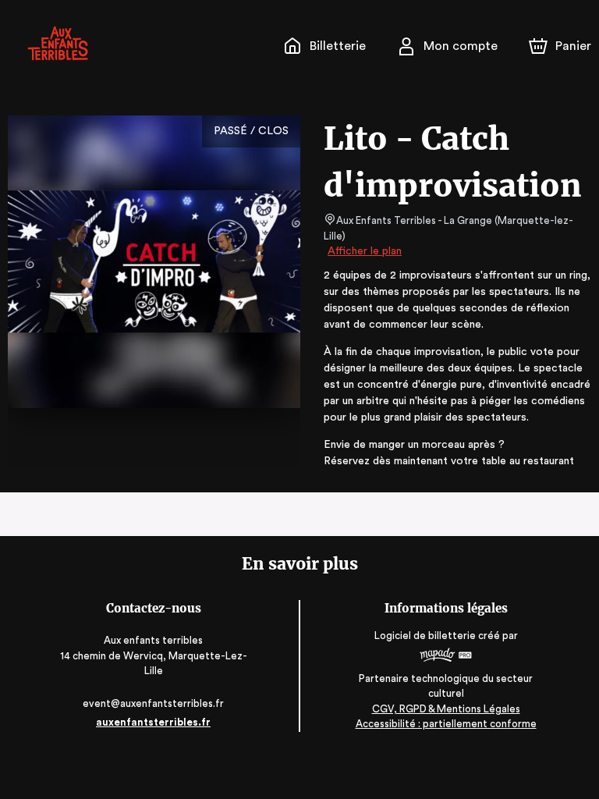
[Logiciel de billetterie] (445, 657)
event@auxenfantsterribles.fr (153, 703)
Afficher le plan (365, 251)
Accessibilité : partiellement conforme (446, 724)
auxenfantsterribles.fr (153, 722)
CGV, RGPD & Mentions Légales (446, 709)
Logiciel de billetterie (425, 635)
